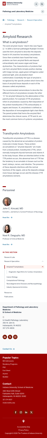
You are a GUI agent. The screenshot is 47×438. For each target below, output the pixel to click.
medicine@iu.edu (9, 403)
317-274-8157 (7, 400)
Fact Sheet (6, 371)
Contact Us (7, 349)
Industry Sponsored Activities (17, 287)
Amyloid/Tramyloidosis (15, 267)
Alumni (5, 374)
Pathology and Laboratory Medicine (18, 11)
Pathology (10, 20)
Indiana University (35, 433)
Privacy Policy (23, 430)
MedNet (5, 377)
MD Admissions (8, 361)
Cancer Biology (12, 277)
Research (20, 20)
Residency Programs (10, 364)
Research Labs (9, 257)
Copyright (8, 433)
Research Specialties (34, 20)
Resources (8, 293)
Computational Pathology (16, 280)
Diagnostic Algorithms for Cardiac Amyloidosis (25, 272)
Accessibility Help (23, 427)
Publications (8, 297)
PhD (4, 367)
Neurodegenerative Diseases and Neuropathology (24, 284)
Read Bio (6, 217)
